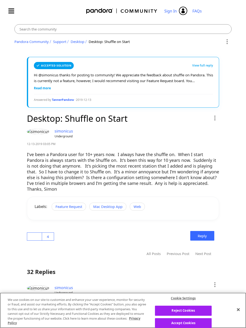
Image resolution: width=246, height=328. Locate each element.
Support (59, 41)
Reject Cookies (183, 310)
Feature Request (68, 206)
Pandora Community (122, 11)
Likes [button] (35, 236)
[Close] (238, 309)
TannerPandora (63, 100)
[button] (214, 117)
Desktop (77, 41)
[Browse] (13, 11)
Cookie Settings (183, 298)
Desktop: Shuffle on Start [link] (109, 41)
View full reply (202, 65)
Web (137, 206)
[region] (123, 310)
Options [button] (227, 41)
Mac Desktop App (108, 206)
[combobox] (122, 29)
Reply (202, 235)
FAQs (197, 11)
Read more (42, 88)
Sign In (170, 11)
